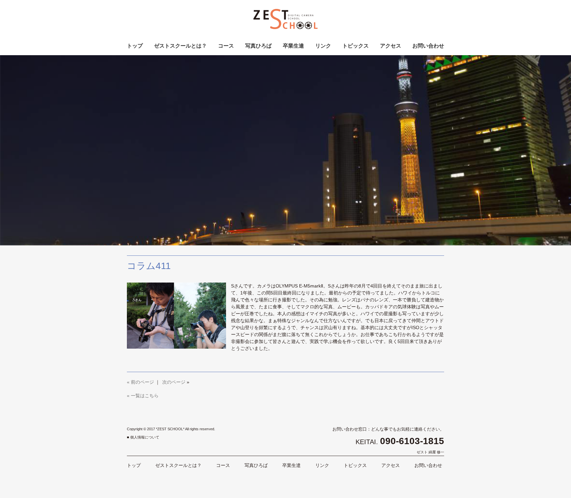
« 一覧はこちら (143, 395)
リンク (323, 46)
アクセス (390, 46)
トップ (135, 46)
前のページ (142, 382)
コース (226, 46)
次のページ (173, 382)
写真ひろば (258, 46)
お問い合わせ (428, 46)
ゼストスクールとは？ (180, 46)
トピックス (355, 46)
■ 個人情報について (143, 437)
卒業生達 (293, 46)
